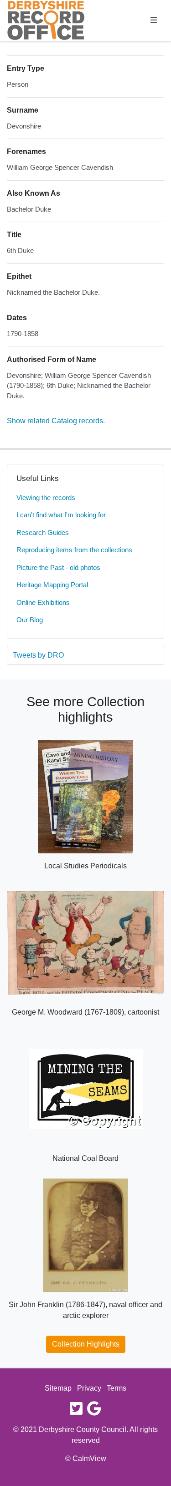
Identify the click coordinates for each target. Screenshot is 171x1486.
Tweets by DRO (38, 655)
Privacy (89, 1388)
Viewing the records (45, 497)
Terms (116, 1388)
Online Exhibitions (43, 602)
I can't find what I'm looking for (61, 515)
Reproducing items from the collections (74, 550)
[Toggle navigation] (154, 20)
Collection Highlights (85, 1344)
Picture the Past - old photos (58, 567)
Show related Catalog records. (56, 421)
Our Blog (29, 620)
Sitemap (58, 1388)
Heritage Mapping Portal (52, 585)
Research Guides (42, 532)
